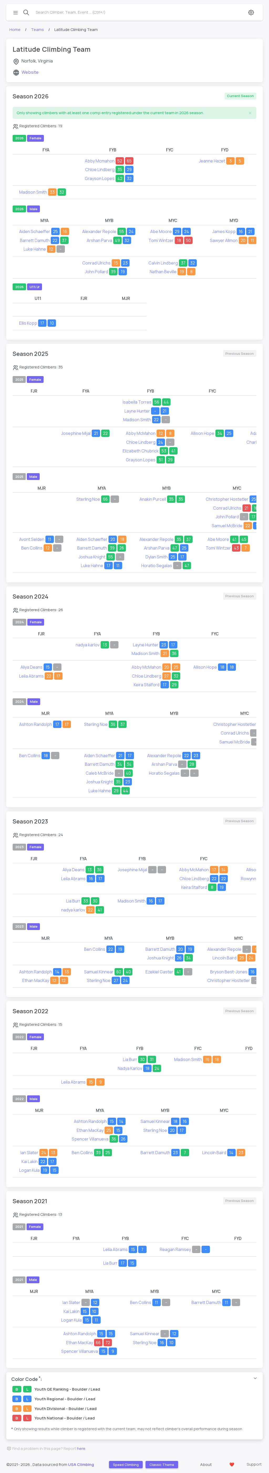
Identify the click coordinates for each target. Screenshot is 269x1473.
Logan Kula (29, 1170)
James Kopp (224, 231)
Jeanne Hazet (212, 161)
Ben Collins (32, 548)
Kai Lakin (30, 1161)
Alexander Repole (99, 231)
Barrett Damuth (35, 240)
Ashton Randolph (35, 724)
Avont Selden (31, 539)
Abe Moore (161, 231)
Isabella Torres (137, 402)
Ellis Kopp (28, 323)
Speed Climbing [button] (125, 1464)
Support (254, 1464)
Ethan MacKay (35, 980)
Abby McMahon (141, 433)
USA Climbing (81, 1464)
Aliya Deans (31, 667)
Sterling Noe (88, 499)
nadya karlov (88, 645)
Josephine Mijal (76, 433)
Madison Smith (33, 192)
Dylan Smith (157, 557)
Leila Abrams (31, 676)
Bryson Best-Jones (228, 972)
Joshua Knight (92, 557)
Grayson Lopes (100, 178)
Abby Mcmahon (100, 161)
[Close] (250, 113)
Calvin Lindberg (163, 263)
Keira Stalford (146, 685)
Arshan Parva (99, 240)
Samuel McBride (227, 526)
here (81, 1448)
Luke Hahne (35, 249)
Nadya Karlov (130, 1068)
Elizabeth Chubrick (141, 451)
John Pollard (96, 271)
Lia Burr (73, 901)
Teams (37, 29)
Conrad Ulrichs (96, 263)
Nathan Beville (163, 271)
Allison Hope (202, 433)
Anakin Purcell (152, 499)
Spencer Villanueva (90, 1139)
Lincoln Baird (224, 958)
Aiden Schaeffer (34, 231)
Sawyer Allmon (224, 240)
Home (14, 29)
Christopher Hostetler (227, 499)
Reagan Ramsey (175, 1249)
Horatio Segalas (156, 565)
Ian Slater (29, 1152)
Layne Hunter (137, 411)
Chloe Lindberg (100, 169)
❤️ (231, 1464)
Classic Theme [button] (161, 1464)
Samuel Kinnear (98, 972)
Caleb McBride (100, 773)
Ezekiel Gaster (159, 972)
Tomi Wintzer (161, 240)
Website (30, 72)
